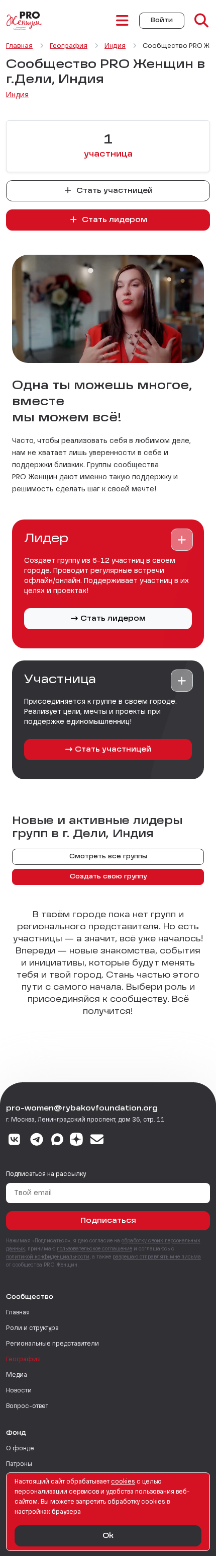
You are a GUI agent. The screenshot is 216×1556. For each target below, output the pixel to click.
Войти (162, 21)
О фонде (20, 1449)
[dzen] (76, 1140)
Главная (18, 1313)
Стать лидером (113, 220)
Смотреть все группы (108, 857)
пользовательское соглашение (94, 1248)
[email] (97, 1140)
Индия (17, 95)
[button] (182, 540)
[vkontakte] (14, 1140)
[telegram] (37, 1140)
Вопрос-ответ (27, 1406)
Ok (108, 1535)
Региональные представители (52, 1344)
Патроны (19, 1464)
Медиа (16, 1375)
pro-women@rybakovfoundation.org (82, 1108)
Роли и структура (32, 1328)
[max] (57, 1140)
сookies (123, 1482)
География (23, 1360)
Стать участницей (113, 190)
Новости (19, 1391)
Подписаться (108, 1220)
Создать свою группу (108, 877)
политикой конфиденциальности (47, 1256)
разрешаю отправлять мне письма (157, 1256)
